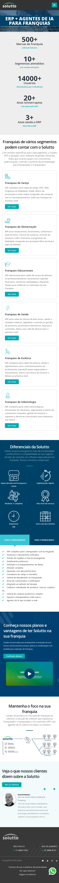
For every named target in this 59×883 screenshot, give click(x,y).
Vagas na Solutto (27, 874)
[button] (15, 540)
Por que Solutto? (27, 870)
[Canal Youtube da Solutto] (47, 861)
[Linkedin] (57, 861)
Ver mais (12, 206)
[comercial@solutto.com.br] (43, 861)
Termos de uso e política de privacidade (27, 867)
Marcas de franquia (29, 44)
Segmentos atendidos (29, 63)
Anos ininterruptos (29, 102)
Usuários (30, 83)
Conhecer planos (14, 656)
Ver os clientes (12, 784)
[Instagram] (52, 861)
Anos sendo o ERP (29, 122)
